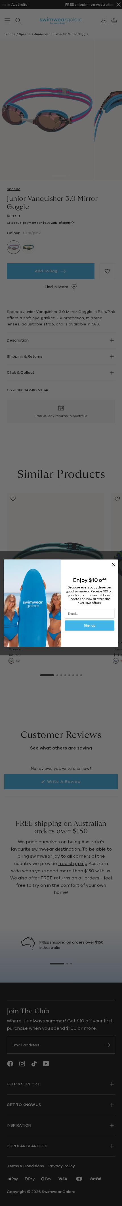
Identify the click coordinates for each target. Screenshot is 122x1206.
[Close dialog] (113, 564)
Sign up (89, 625)
